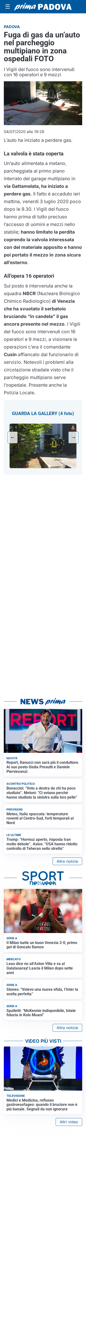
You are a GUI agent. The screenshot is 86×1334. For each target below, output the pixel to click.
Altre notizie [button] (67, 861)
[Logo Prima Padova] (43, 6)
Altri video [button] (69, 1121)
